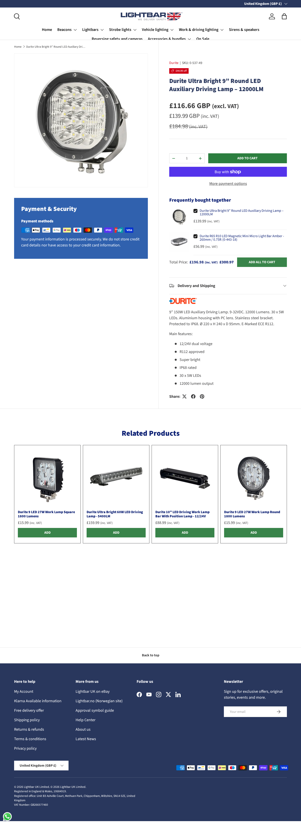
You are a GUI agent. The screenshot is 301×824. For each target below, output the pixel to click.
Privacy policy (25, 748)
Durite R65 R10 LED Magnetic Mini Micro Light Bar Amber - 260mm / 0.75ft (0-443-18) (242, 238)
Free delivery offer (29, 710)
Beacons (64, 29)
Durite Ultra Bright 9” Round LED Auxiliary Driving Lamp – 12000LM (56, 47)
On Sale (202, 39)
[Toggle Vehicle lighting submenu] (172, 29)
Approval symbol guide (95, 710)
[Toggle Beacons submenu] (75, 29)
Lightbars (90, 29)
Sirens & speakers (244, 29)
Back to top (150, 655)
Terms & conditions (30, 739)
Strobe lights (120, 29)
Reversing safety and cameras (117, 39)
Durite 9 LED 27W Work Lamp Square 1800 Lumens (46, 514)
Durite (173, 62)
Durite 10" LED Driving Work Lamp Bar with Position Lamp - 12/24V (182, 514)
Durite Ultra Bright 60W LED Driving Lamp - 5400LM (115, 514)
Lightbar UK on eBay (93, 691)
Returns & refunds (29, 729)
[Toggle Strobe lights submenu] (134, 29)
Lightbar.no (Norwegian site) (99, 701)
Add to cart (247, 158)
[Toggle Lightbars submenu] (102, 29)
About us (83, 729)
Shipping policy (27, 720)
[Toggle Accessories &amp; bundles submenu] (189, 39)
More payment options (228, 183)
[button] (284, 16)
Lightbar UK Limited (36, 787)
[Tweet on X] (184, 396)
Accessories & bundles (167, 39)
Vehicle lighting (155, 29)
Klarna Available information (37, 701)
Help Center (85, 720)
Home (47, 29)
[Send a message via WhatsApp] (7, 816)
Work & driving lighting (198, 29)
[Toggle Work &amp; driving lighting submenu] (222, 29)
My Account (23, 691)
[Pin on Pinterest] (202, 396)
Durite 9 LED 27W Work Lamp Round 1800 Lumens (252, 514)
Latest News (86, 739)
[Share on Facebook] (193, 396)
